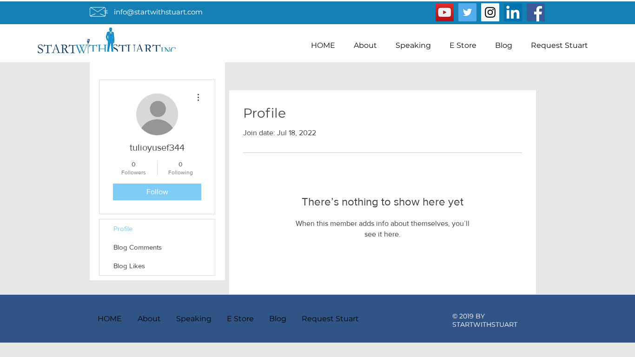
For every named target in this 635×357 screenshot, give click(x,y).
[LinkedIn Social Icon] (513, 12)
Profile (122, 228)
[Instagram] (490, 12)
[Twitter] (467, 12)
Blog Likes (129, 266)
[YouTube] (445, 12)
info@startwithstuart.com (158, 11)
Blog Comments (137, 247)
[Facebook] (536, 12)
